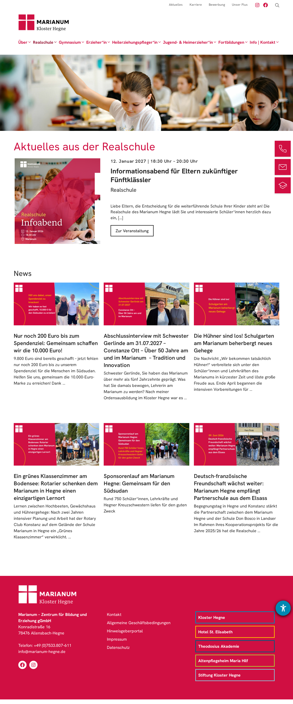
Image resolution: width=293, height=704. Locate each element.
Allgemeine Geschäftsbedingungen (139, 622)
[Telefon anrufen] (283, 149)
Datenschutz (118, 647)
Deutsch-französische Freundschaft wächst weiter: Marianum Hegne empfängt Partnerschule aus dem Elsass (230, 487)
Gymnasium (70, 42)
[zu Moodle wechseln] (283, 185)
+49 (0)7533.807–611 (52, 645)
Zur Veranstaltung (132, 230)
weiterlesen (27, 389)
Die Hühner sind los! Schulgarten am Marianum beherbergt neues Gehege (234, 343)
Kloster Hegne (211, 617)
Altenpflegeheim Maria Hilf (223, 660)
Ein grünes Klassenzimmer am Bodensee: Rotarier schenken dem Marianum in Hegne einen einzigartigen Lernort (56, 487)
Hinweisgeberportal (125, 631)
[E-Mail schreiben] (283, 167)
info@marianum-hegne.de (41, 651)
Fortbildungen (231, 42)
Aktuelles (176, 5)
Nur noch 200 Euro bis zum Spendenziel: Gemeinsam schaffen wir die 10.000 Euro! (56, 343)
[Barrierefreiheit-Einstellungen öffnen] (283, 608)
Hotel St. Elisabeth (215, 631)
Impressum (117, 639)
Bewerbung (217, 5)
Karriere (196, 5)
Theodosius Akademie (218, 646)
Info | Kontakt (262, 42)
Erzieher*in (96, 42)
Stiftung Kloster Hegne (219, 675)
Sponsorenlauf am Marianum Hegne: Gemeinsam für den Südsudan (139, 483)
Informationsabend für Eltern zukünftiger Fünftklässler (174, 175)
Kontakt (114, 614)
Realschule (43, 42)
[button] (277, 5)
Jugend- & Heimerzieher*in (188, 42)
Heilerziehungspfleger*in (134, 42)
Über (22, 42)
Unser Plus (240, 5)
